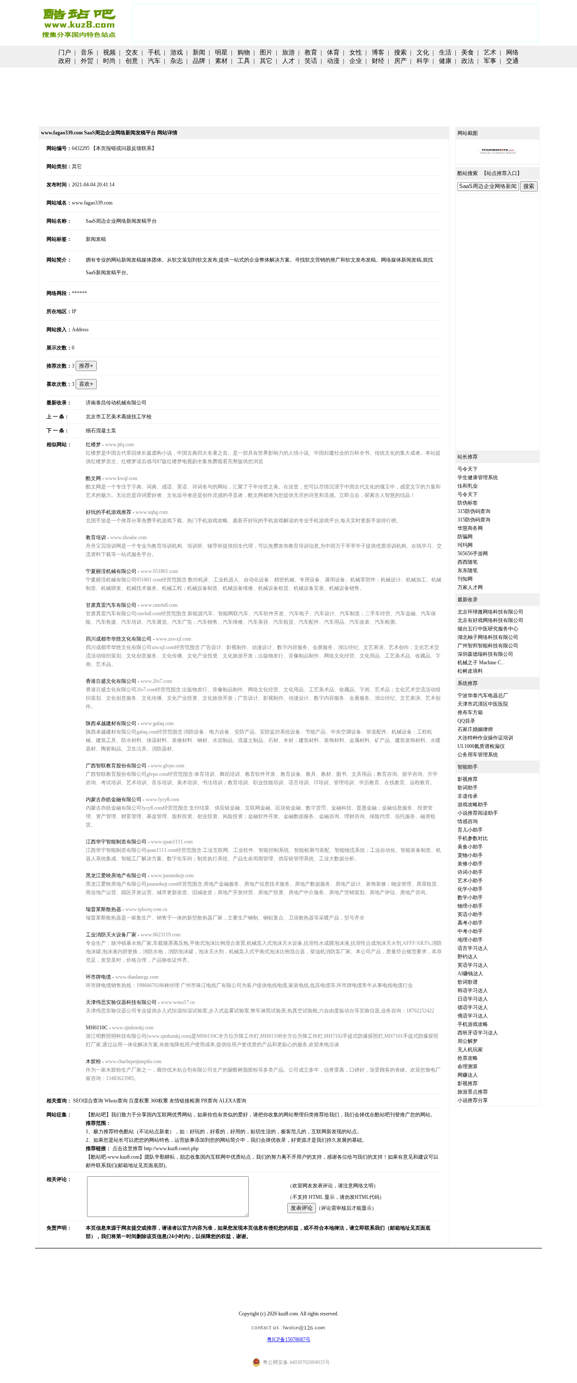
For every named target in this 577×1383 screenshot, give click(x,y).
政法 (467, 60)
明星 (221, 52)
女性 (355, 52)
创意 (131, 60)
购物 (243, 52)
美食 (467, 52)
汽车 (154, 60)
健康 (445, 60)
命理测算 (467, 1066)
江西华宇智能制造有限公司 (116, 842)
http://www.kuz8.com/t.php (171, 1148)
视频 (109, 52)
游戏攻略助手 (472, 804)
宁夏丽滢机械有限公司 (111, 571)
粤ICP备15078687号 (288, 1339)
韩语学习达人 (472, 990)
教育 (311, 52)
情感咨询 (467, 821)
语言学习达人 (472, 948)
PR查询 (209, 1101)
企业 (355, 60)
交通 (512, 60)
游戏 (176, 52)
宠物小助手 (470, 855)
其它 (266, 60)
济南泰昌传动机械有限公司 (116, 403)
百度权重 (139, 1101)
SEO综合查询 (88, 1101)
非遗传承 (467, 796)
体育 (333, 52)
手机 (154, 52)
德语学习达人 (472, 1007)
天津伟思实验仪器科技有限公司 (121, 1002)
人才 (288, 60)
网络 (512, 52)
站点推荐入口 (502, 173)
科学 (422, 60)
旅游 (288, 52)
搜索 (400, 52)
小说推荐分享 (472, 1100)
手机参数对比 (472, 838)
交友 (131, 52)
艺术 (490, 52)
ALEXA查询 (232, 1101)
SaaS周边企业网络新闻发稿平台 (121, 221)
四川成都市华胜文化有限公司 (119, 639)
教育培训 (96, 537)
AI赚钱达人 (470, 974)
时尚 (109, 60)
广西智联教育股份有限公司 (116, 766)
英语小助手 (470, 914)
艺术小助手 (470, 881)
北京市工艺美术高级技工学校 (119, 417)
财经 (378, 60)
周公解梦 (467, 1041)
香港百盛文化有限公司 (111, 681)
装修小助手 (470, 864)
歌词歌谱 (467, 982)
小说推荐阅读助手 (477, 813)
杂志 (176, 60)
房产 (400, 60)
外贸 (87, 60)
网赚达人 (467, 1075)
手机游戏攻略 (472, 1024)
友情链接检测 (184, 1101)
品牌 (199, 60)
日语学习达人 (472, 999)
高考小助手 (470, 923)
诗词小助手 (470, 872)
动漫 (333, 60)
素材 (221, 60)
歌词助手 (467, 788)
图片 (266, 52)
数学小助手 (470, 897)
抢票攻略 (467, 1058)
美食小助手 (470, 847)
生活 (445, 52)
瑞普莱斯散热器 (103, 909)
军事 (490, 60)
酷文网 (93, 478)
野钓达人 (467, 957)
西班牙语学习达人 (477, 1033)
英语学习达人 (472, 965)
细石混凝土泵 (101, 431)
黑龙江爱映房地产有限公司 (116, 875)
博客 (378, 52)
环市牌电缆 (98, 977)
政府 (64, 60)
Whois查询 (116, 1101)
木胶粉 (93, 1061)
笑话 (311, 60)
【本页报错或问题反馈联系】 (124, 148)
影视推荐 (467, 779)
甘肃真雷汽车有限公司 (111, 605)
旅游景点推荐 (472, 1092)
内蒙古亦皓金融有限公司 (114, 799)
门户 (64, 52)
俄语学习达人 (472, 1016)
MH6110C (97, 1028)
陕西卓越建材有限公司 (111, 723)
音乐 (87, 52)
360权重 (159, 1101)
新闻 (199, 52)
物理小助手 (470, 906)
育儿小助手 (470, 830)
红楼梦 (93, 444)
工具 (243, 60)
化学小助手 (470, 889)
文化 (422, 52)
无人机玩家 (470, 1050)
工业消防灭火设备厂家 (111, 935)
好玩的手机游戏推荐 (108, 512)
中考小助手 (470, 931)
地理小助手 (470, 940)
